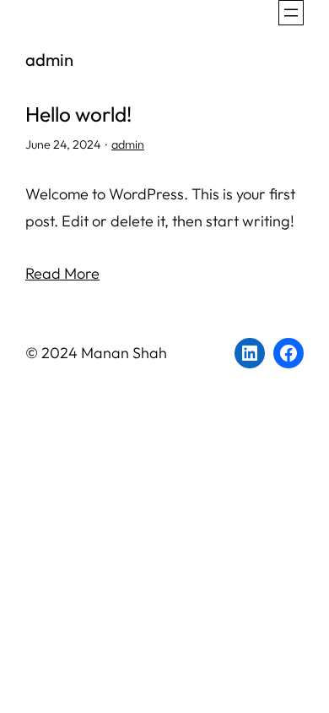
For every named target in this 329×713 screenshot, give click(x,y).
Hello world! (78, 114)
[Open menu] (291, 12)
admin (127, 144)
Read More (62, 273)
